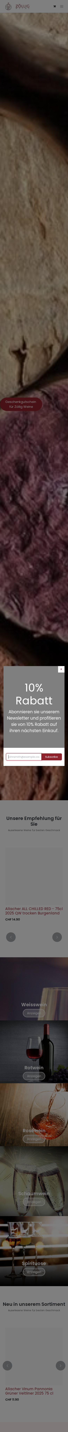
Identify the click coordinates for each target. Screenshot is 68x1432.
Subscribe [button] (51, 757)
